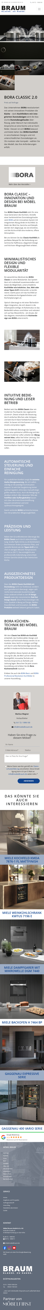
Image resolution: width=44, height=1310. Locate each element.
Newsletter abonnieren (10, 1208)
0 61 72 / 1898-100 (23, 722)
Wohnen (6, 1153)
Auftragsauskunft (8, 1203)
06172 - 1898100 (37, 2)
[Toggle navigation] (39, 9)
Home (5, 1197)
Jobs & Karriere (7, 1169)
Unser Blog (6, 1205)
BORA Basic (25, 673)
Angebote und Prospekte (11, 1200)
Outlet (5, 1210)
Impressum (6, 1171)
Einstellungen (7, 1176)
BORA (11, 220)
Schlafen (6, 1163)
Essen (5, 1158)
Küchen (5, 1156)
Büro (4, 1161)
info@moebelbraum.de (23, 727)
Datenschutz (7, 1174)
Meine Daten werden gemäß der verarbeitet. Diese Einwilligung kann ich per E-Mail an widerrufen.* (23, 770)
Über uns (6, 1166)
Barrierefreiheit (8, 1179)
